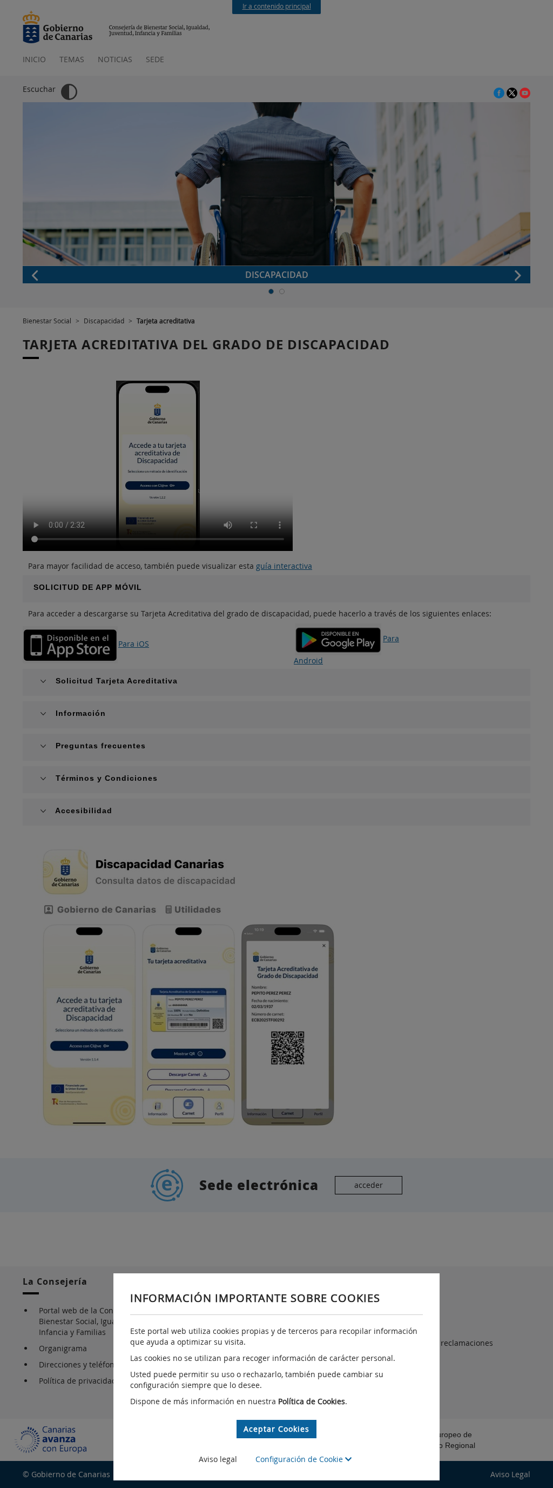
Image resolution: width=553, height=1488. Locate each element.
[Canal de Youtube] (525, 92)
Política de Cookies (311, 1401)
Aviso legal (218, 1459)
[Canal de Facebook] (500, 92)
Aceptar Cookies (276, 1429)
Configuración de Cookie (300, 1459)
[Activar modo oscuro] (69, 92)
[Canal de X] (513, 92)
